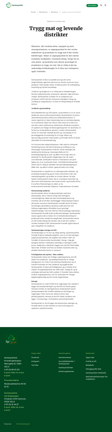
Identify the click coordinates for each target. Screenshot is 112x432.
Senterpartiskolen (66, 367)
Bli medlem (92, 5)
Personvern (7, 424)
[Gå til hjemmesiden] (11, 344)
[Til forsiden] (14, 8)
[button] (101, 5)
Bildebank (90, 365)
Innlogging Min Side (93, 369)
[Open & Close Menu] (105, 5)
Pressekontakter (11, 380)
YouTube (34, 365)
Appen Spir (90, 357)
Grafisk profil (91, 361)
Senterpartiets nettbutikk (96, 373)
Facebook (35, 357)
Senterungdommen (66, 371)
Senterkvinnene (65, 357)
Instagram (35, 361)
